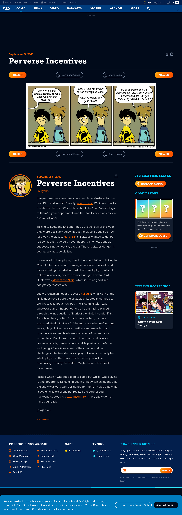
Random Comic (152, 184)
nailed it (86, 293)
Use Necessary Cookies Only (133, 505)
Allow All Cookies (165, 505)
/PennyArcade (20, 450)
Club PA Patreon (22, 467)
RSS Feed (46, 467)
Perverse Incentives (76, 184)
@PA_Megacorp (21, 456)
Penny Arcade (48, 461)
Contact (73, 2)
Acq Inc (8, 2)
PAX (19, 2)
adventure (79, 396)
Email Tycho (102, 456)
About (64, 2)
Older (18, 75)
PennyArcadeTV (49, 450)
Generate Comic (155, 236)
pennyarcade (48, 456)
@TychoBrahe (103, 450)
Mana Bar (70, 236)
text (69, 396)
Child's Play (33, 2)
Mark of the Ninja (63, 280)
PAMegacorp (20, 461)
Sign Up (157, 2)
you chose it (85, 203)
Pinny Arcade (49, 2)
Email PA (17, 472)
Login (149, 2)
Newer (164, 75)
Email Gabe (75, 450)
